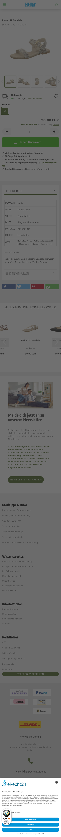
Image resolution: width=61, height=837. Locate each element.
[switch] (6, 822)
